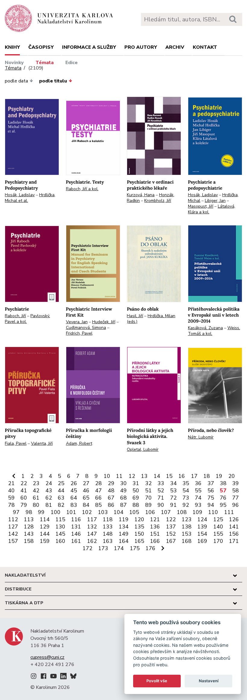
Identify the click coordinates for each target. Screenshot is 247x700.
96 (235, 505)
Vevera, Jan (77, 322)
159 (45, 541)
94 (211, 505)
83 (73, 505)
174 (119, 548)
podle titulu (53, 81)
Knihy (12, 47)
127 (13, 526)
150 (139, 533)
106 (150, 512)
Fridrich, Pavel (79, 333)
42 (36, 490)
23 (36, 483)
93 (198, 505)
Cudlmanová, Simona (86, 327)
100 (56, 512)
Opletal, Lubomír (142, 449)
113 (29, 519)
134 (124, 526)
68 (123, 497)
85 (98, 505)
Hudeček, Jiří (103, 322)
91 (173, 505)
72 (173, 497)
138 (187, 526)
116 (76, 519)
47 (98, 490)
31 (136, 483)
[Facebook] (43, 677)
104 (119, 512)
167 (171, 541)
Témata (45, 62)
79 (23, 505)
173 (103, 548)
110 (213, 512)
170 (218, 541)
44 (61, 490)
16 (181, 476)
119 (124, 519)
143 (29, 533)
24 (48, 483)
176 (150, 548)
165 (139, 541)
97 (16, 512)
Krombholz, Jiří (157, 200)
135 (139, 526)
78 (11, 505)
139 (202, 526)
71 (161, 497)
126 (234, 519)
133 (108, 526)
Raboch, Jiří (15, 316)
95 (223, 505)
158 (29, 541)
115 (60, 519)
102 (87, 512)
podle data (16, 81)
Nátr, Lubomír (201, 437)
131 (76, 526)
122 (171, 519)
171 (234, 541)
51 (148, 490)
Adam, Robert (79, 443)
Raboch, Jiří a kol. (82, 189)
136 (155, 526)
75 (211, 497)
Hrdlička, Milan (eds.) (151, 318)
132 (92, 526)
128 (29, 526)
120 (139, 519)
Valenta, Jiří (42, 443)
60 (23, 497)
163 (108, 541)
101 (71, 512)
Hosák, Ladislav (20, 195)
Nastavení (208, 680)
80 (36, 505)
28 (98, 483)
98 (29, 512)
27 (86, 483)
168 (187, 541)
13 (144, 476)
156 (234, 533)
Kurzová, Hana (141, 195)
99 (41, 512)
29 (111, 483)
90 (161, 505)
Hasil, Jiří (135, 316)
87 (123, 505)
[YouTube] (53, 677)
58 (235, 490)
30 (123, 483)
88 (136, 505)
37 (211, 483)
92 (186, 505)
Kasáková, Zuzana (205, 328)
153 (187, 533)
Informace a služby (89, 47)
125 (218, 519)
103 (103, 512)
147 (92, 533)
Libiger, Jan (215, 200)
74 (198, 497)
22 (23, 483)
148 (108, 533)
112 (13, 519)
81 (48, 505)
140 (218, 526)
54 (186, 490)
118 (108, 519)
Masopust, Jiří (200, 206)
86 (111, 505)
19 (219, 476)
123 (187, 519)
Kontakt (205, 47)
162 (92, 541)
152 (171, 533)
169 (202, 541)
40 (11, 490)
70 (148, 497)
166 (155, 541)
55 (198, 490)
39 (235, 483)
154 (202, 533)
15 (169, 476)
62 (48, 497)
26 (73, 483)
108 (182, 512)
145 (60, 533)
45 (73, 490)
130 (60, 526)
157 (13, 541)
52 (161, 490)
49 (123, 490)
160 (60, 541)
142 (13, 533)
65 (86, 497)
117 (92, 519)
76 (223, 497)
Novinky (14, 62)
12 (132, 476)
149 (124, 533)
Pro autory (140, 47)
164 (124, 541)
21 (11, 483)
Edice (71, 62)
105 (134, 512)
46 (86, 490)
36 (198, 483)
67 (111, 497)
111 (229, 512)
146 (76, 533)
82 (61, 505)
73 (186, 497)
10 (107, 476)
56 (211, 490)
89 (148, 505)
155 (218, 533)
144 (45, 533)
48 (111, 490)
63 (61, 497)
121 (155, 519)
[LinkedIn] (63, 677)
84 (86, 505)
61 (36, 497)
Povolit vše (156, 680)
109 (197, 512)
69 (136, 497)
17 (194, 476)
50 (136, 490)
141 (234, 526)
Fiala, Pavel (16, 443)
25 (61, 483)
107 (166, 512)
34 (173, 483)
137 (171, 526)
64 (73, 497)
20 (231, 476)
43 (48, 490)
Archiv (174, 47)
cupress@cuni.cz (47, 657)
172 (87, 548)
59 (11, 497)
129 (45, 526)
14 (157, 476)
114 (45, 519)
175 (135, 548)
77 (235, 497)
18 (206, 476)
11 (119, 476)
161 (76, 541)
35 (186, 483)
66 (98, 497)
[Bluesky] (73, 677)
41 (23, 490)
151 (155, 533)
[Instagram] (33, 677)
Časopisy (41, 47)
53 (173, 490)
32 (148, 483)
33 (161, 483)
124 (202, 519)
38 (223, 483)
